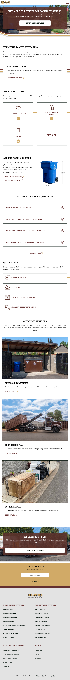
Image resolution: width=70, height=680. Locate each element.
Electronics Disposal (11, 634)
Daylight (52, 676)
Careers (38, 658)
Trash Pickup (8, 610)
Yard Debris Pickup (10, 618)
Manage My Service (10, 658)
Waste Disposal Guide (11, 654)
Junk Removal (8, 630)
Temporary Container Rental (14, 626)
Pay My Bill (7, 662)
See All (52, 135)
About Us (38, 650)
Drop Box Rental (9, 622)
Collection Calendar (11, 650)
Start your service (35, 23)
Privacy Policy (40, 676)
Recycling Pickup (9, 614)
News (37, 654)
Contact (6, 666)
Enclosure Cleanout (42, 626)
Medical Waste (8, 638)
